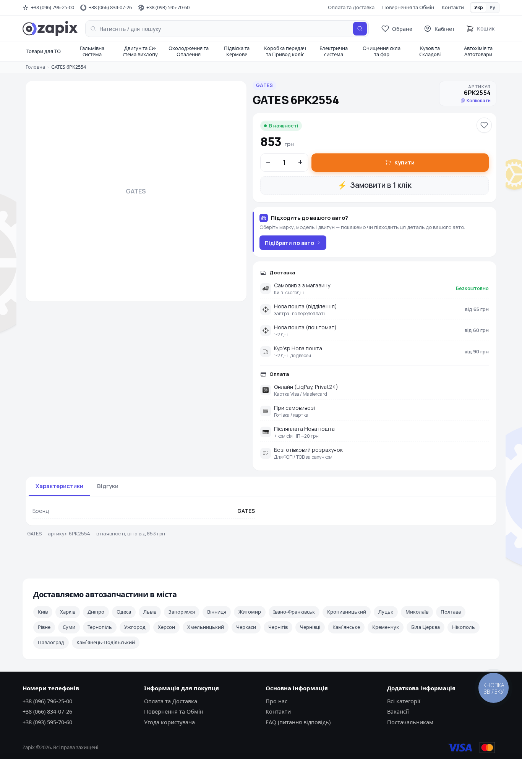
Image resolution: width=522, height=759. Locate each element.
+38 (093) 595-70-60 (47, 722)
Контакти (453, 7)
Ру (492, 7)
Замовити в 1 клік (374, 185)
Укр (478, 7)
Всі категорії (403, 701)
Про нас (276, 701)
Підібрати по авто (289, 243)
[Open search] (360, 28)
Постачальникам (410, 722)
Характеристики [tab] (59, 486)
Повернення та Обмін (408, 7)
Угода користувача (169, 722)
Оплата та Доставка (351, 7)
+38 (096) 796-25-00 (47, 701)
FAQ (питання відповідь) (298, 722)
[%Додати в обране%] (484, 125)
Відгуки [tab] (107, 486)
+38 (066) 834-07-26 (47, 711)
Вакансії (398, 711)
